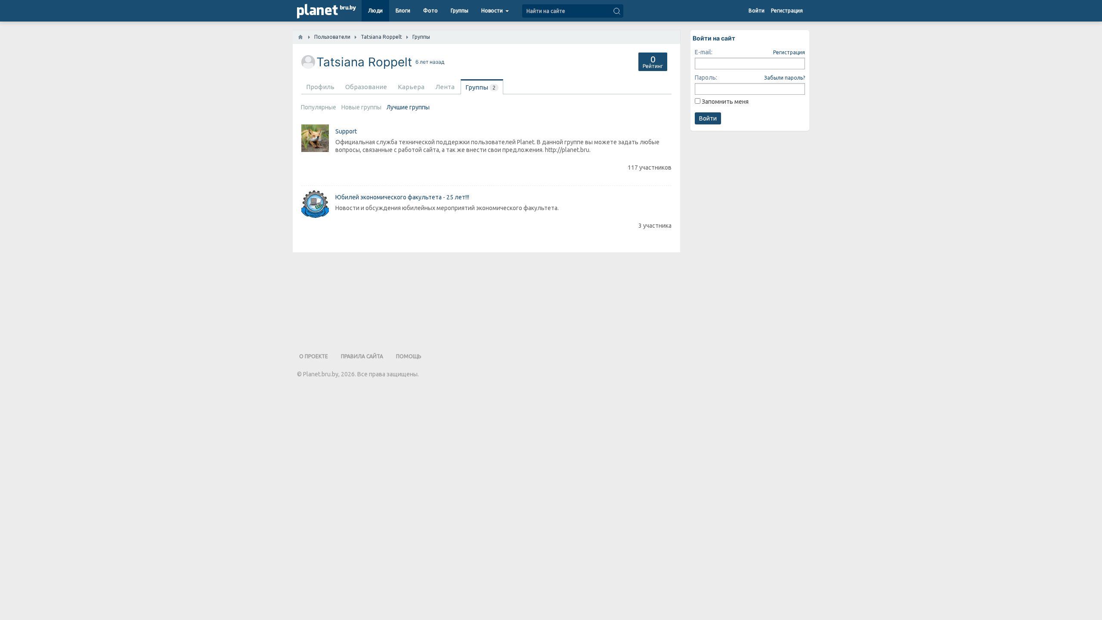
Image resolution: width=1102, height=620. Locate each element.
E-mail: (703, 52)
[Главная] (300, 37)
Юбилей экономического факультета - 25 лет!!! (402, 197)
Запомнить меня (725, 101)
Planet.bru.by (320, 374)
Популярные (318, 107)
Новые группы (361, 107)
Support (346, 131)
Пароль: (706, 77)
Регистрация (789, 52)
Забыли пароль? (784, 78)
